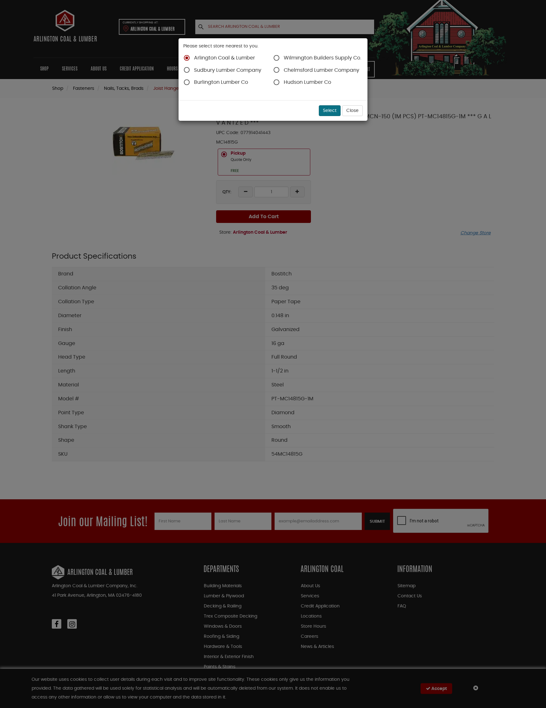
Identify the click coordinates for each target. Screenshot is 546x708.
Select (330, 110)
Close (352, 110)
